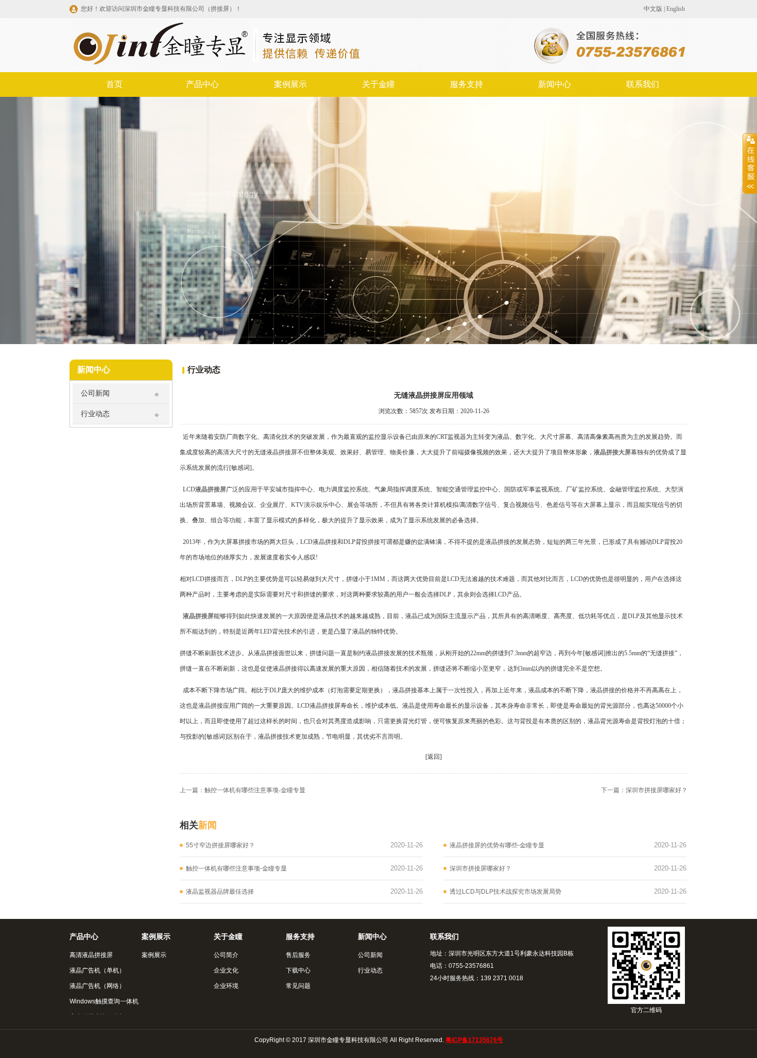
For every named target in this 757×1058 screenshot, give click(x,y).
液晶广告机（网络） (97, 985)
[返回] (433, 756)
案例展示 (290, 84)
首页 (114, 84)
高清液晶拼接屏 (91, 955)
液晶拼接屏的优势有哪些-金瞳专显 (497, 845)
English (675, 8)
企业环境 (226, 985)
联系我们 (642, 84)
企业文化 (226, 970)
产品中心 (202, 84)
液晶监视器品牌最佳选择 (220, 891)
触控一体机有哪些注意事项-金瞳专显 (254, 790)
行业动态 (95, 414)
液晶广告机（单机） (97, 970)
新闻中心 (554, 84)
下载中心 (298, 970)
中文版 (653, 8)
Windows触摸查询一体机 (104, 1001)
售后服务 (298, 955)
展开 (750, 163)
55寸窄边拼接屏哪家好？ (220, 845)
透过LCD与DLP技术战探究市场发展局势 (505, 891)
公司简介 (226, 955)
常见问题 (298, 985)
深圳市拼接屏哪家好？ (656, 790)
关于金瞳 (378, 84)
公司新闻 (95, 393)
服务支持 (466, 84)
